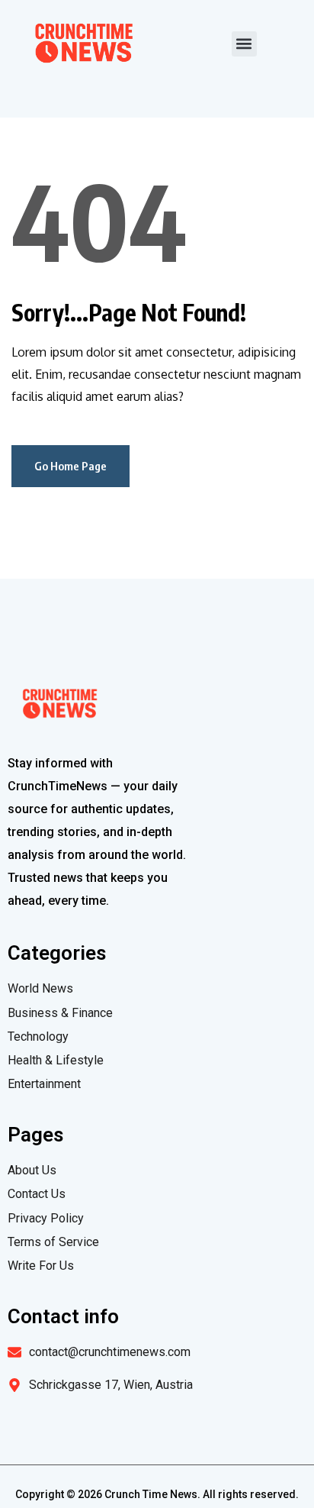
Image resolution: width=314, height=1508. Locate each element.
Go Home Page (70, 466)
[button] (244, 44)
